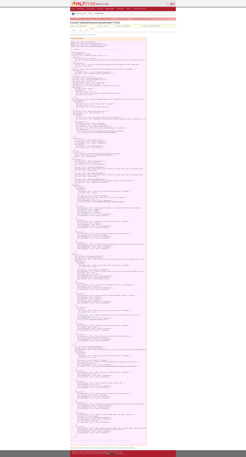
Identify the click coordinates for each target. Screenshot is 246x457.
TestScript (90, 13)
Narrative (74, 30)
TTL (92, 30)
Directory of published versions (158, 19)
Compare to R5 (102, 453)
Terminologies (120, 8)
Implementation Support (80, 13)
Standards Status (120, 26)
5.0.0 (130, 19)
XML (80, 30)
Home (72, 8)
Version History (82, 453)
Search (76, 453)
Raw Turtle (72, 34)
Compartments (145, 26)
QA (97, 453)
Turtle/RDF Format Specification (88, 34)
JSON (86, 30)
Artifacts (128, 8)
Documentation (91, 8)
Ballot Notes (115, 19)
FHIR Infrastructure (75, 26)
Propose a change (119, 453)
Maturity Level (102, 26)
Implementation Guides (140, 8)
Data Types (100, 8)
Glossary (94, 453)
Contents (89, 453)
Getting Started (81, 8)
